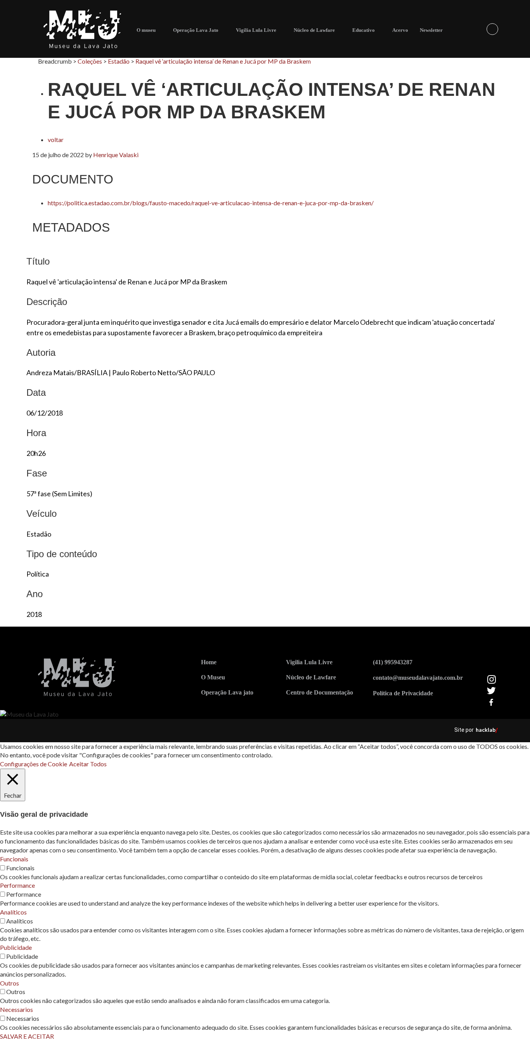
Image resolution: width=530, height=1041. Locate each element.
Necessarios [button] (16, 1009)
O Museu (213, 677)
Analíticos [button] (13, 912)
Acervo (400, 30)
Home (209, 662)
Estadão (119, 61)
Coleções (90, 61)
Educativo (363, 30)
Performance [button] (17, 885)
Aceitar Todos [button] (88, 763)
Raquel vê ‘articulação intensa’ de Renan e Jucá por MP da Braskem (223, 61)
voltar (56, 139)
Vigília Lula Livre (256, 30)
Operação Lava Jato (195, 30)
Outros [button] (9, 983)
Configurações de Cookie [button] (33, 763)
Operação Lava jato (227, 692)
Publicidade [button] (16, 947)
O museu (146, 30)
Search (492, 29)
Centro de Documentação (319, 692)
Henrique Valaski (116, 154)
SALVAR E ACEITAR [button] (27, 1036)
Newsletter (431, 30)
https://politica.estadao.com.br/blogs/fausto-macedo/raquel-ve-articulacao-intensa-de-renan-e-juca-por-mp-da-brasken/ (211, 202)
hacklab (485, 729)
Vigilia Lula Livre (309, 662)
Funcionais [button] (14, 859)
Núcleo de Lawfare (314, 30)
